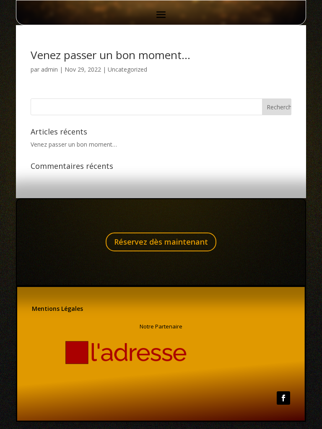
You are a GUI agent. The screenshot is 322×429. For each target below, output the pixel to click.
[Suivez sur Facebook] (283, 398)
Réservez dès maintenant (161, 242)
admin (49, 69)
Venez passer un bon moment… (110, 54)
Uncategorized (127, 69)
